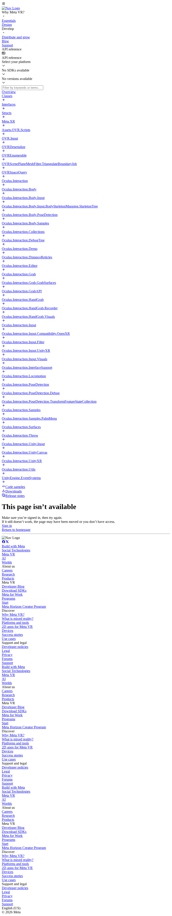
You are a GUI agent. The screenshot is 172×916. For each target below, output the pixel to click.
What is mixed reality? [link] (17, 618)
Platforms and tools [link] (15, 623)
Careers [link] (7, 570)
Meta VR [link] (8, 554)
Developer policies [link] (15, 647)
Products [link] (8, 578)
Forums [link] (7, 659)
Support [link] (7, 663)
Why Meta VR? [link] (13, 614)
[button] (86, 4)
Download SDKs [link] (14, 590)
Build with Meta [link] (13, 546)
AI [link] (4, 558)
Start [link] (5, 602)
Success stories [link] (12, 635)
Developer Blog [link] (13, 586)
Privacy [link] (7, 655)
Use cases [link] (9, 639)
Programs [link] (8, 598)
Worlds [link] (7, 562)
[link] (11, 8)
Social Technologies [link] (16, 550)
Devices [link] (7, 631)
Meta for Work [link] (12, 594)
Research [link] (8, 574)
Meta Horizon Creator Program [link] (24, 606)
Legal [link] (6, 651)
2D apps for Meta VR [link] (17, 627)
